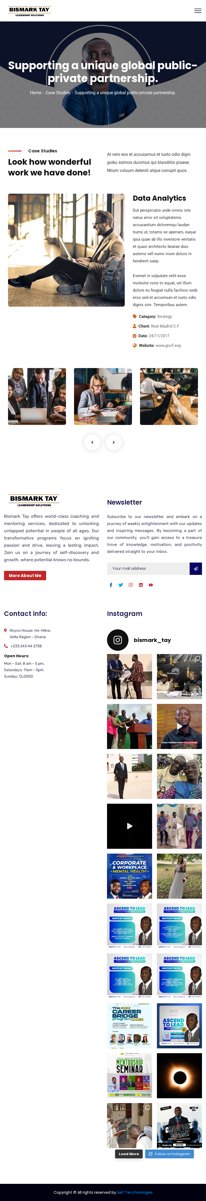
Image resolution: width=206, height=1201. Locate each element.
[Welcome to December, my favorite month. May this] (129, 676)
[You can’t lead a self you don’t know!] (179, 926)
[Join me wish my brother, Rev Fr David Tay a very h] (179, 776)
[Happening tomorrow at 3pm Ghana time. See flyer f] (179, 1125)
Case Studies (58, 92)
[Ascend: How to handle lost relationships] (129, 826)
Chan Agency (155, 403)
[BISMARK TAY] (29, 10)
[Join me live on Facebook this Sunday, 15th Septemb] (129, 876)
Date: (143, 335)
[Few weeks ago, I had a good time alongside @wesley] (179, 676)
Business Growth (91, 403)
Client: (144, 326)
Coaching (89, 414)
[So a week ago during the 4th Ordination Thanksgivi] (179, 826)
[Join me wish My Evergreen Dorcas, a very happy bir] (179, 876)
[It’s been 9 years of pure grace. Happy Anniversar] (129, 1125)
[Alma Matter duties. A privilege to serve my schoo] (129, 1075)
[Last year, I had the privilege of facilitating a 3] (129, 726)
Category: (147, 316)
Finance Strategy (25, 403)
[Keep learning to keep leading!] (129, 926)
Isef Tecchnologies (135, 1192)
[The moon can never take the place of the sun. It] (179, 1075)
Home (35, 92)
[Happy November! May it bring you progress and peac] (129, 776)
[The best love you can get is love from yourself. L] (179, 726)
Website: (146, 345)
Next (114, 442)
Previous (92, 442)
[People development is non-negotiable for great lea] (129, 1025)
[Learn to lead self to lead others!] (129, 975)
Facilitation (25, 414)
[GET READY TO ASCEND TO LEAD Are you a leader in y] (179, 1025)
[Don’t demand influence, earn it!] (179, 975)
